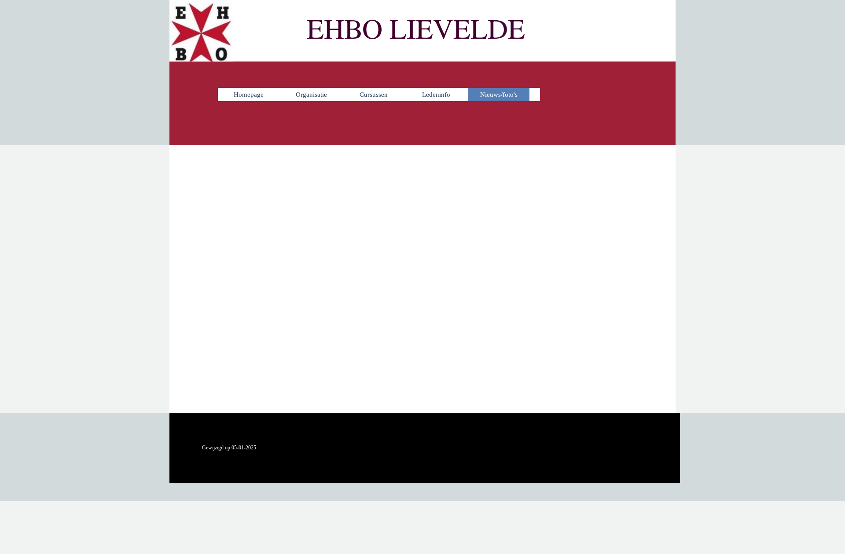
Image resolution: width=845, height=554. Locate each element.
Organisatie (311, 94)
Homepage (249, 94)
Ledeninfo (436, 94)
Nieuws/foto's (499, 94)
